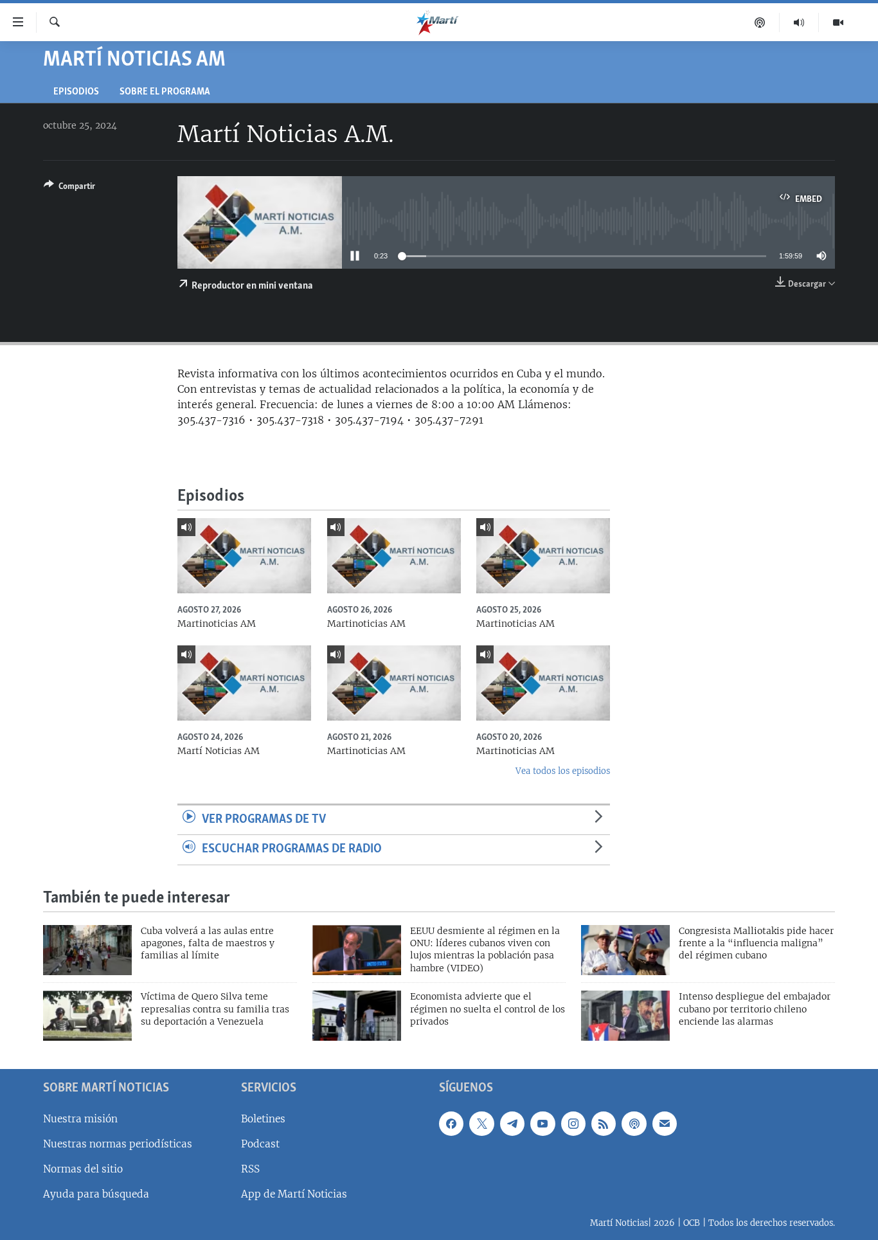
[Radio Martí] (799, 22)
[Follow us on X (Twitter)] (481, 1123)
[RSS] (603, 1123)
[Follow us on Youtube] (542, 1123)
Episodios (76, 92)
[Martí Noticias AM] (244, 683)
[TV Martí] (838, 22)
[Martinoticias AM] (244, 555)
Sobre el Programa (165, 92)
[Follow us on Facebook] (451, 1123)
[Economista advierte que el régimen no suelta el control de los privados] (356, 1016)
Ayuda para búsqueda (96, 1194)
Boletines (263, 1119)
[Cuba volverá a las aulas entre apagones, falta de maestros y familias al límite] (87, 950)
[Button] (69, 188)
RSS (250, 1169)
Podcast (260, 1144)
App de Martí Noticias (294, 1194)
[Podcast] (760, 22)
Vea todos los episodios (562, 771)
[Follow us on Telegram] (512, 1123)
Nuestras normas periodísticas (117, 1144)
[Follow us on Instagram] (573, 1123)
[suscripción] (664, 1123)
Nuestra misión (80, 1119)
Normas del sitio (83, 1169)
